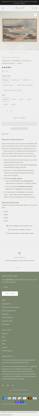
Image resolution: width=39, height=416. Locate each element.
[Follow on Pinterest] (13, 385)
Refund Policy (16, 404)
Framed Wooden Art (8, 311)
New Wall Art (6, 304)
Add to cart (19, 118)
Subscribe (10, 293)
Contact (4, 347)
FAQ (3, 344)
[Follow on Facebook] (3, 385)
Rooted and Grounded (11, 57)
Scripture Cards (7, 321)
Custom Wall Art (7, 317)
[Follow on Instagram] (8, 385)
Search (4, 340)
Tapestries (5, 314)
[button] (6, 67)
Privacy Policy (9, 404)
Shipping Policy (23, 404)
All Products (6, 324)
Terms (3, 404)
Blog (3, 337)
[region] (19, 258)
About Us (5, 333)
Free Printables (7, 351)
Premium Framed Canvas (10, 307)
